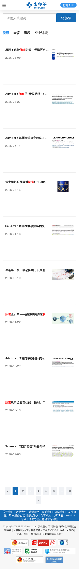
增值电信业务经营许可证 (43, 519)
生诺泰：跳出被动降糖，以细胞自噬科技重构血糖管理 (27, 270)
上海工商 (23, 542)
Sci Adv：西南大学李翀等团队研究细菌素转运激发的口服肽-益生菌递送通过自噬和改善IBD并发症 (27, 226)
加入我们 (60, 512)
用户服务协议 (17, 515)
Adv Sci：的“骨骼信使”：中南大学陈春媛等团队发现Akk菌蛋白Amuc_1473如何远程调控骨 (27, 94)
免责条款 (46, 515)
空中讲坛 (41, 32)
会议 (16, 32)
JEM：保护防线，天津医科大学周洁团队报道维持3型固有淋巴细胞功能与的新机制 (27, 50)
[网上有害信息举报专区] (54, 559)
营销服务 (34, 512)
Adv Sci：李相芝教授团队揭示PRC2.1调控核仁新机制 (27, 358)
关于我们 (8, 512)
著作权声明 (65, 526)
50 (69, 491)
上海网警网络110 (43, 542)
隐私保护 (32, 515)
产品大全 (21, 512)
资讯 (6, 32)
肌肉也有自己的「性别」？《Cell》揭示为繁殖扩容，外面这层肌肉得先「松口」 (27, 402)
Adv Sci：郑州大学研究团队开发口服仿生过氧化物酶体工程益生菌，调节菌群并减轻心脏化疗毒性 (27, 138)
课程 (27, 32)
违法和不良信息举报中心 (13, 551)
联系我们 (47, 512)
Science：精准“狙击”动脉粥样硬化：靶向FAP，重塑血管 (27, 446)
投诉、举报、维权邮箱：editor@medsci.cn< (39, 533)
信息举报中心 (33, 551)
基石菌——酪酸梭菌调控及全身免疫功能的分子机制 (27, 314)
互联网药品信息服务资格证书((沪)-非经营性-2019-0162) (43, 530)
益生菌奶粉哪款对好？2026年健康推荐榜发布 (27, 182)
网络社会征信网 (67, 542)
